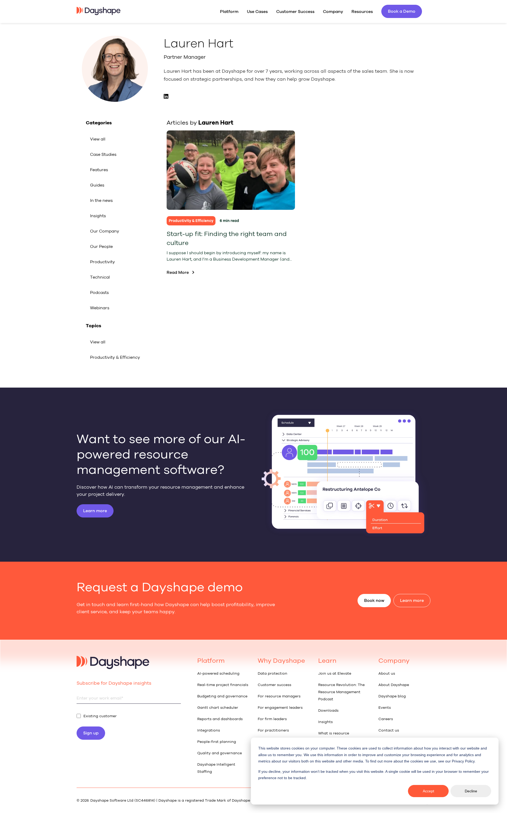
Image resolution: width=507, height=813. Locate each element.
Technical (100, 277)
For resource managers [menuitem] (279, 696)
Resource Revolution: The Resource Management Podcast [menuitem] (341, 692)
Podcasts (99, 292)
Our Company (104, 231)
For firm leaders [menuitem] (272, 719)
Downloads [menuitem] (328, 710)
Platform (229, 11)
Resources (362, 11)
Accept (428, 791)
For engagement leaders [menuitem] (280, 707)
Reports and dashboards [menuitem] (220, 719)
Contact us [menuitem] (388, 730)
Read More (178, 272)
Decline (471, 791)
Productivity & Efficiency (115, 357)
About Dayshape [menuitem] (393, 685)
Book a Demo (401, 11)
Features (99, 169)
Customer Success (295, 11)
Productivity (102, 261)
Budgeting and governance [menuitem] (222, 696)
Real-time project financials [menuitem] (222, 685)
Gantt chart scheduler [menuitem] (217, 707)
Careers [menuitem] (385, 719)
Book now (374, 600)
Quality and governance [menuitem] (219, 753)
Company (333, 11)
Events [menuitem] (384, 707)
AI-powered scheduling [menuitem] (218, 673)
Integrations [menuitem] (208, 730)
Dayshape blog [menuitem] (392, 696)
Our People (101, 246)
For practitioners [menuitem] (273, 730)
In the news (101, 200)
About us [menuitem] (386, 673)
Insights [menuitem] (325, 722)
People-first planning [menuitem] (216, 741)
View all (97, 139)
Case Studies (103, 154)
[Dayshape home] (98, 13)
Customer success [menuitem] (274, 685)
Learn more (95, 510)
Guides (97, 185)
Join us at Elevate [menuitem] (334, 673)
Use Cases (257, 11)
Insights (98, 215)
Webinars (99, 307)
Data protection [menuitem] (272, 673)
